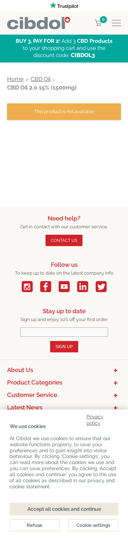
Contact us (64, 240)
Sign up (64, 346)
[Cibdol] (38, 20)
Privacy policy (94, 418)
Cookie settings (93, 525)
